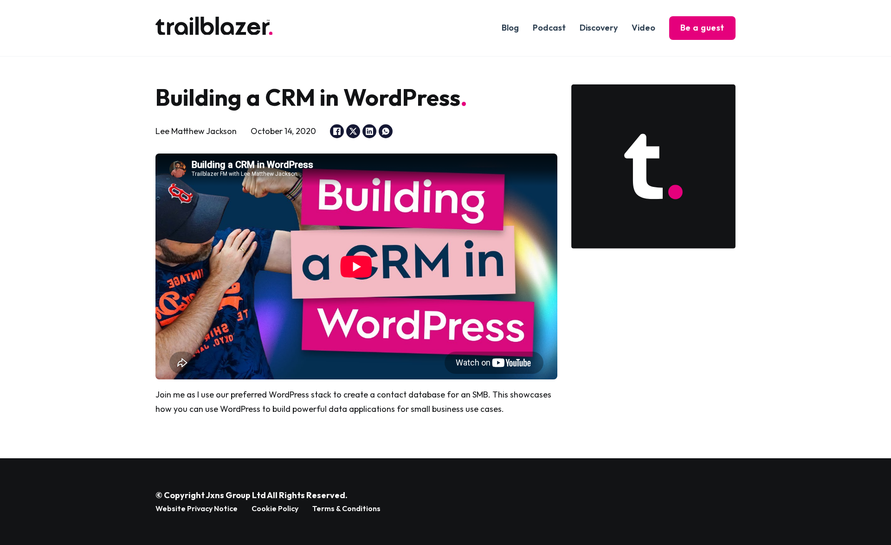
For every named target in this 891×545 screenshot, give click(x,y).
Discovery (599, 27)
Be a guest (702, 27)
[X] (353, 131)
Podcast (549, 27)
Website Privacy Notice (196, 508)
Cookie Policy (275, 508)
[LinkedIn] (369, 131)
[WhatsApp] (386, 131)
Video (643, 27)
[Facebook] (337, 131)
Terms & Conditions (346, 508)
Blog (510, 27)
